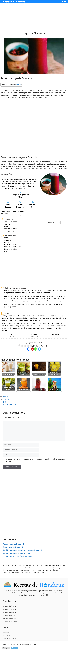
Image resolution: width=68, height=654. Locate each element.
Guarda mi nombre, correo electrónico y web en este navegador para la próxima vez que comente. (35, 460)
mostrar (18, 84)
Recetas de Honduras (13, 1)
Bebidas (6, 396)
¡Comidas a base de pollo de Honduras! (17, 553)
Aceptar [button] (14, 648)
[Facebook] (28, 349)
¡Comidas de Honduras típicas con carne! (17, 556)
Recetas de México (9, 606)
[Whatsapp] (35, 349)
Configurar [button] (6, 648)
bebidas (6, 399)
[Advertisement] (34, 17)
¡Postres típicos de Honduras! (13, 544)
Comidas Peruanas (9, 618)
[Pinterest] (32, 349)
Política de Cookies (9, 638)
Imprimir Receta (54, 222)
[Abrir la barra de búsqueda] (57, 1)
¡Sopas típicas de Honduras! (13, 547)
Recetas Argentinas (10, 609)
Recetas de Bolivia (9, 612)
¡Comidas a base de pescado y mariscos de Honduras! (22, 550)
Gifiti (4, 402)
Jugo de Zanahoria (9, 405)
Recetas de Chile (9, 615)
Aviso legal (6, 635)
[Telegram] (39, 349)
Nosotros (6, 632)
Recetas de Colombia (10, 621)
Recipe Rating (7, 417)
